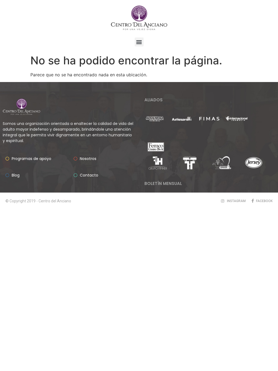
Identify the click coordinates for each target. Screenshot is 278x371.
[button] (139, 41)
